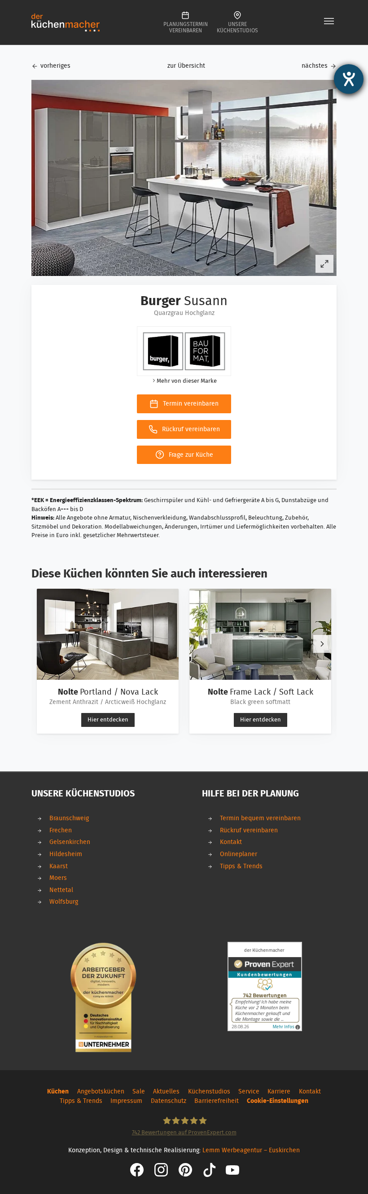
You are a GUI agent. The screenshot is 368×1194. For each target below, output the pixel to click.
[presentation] (322, 644)
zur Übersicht (186, 65)
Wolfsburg (63, 901)
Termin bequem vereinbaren (260, 818)
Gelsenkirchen (69, 842)
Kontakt (231, 842)
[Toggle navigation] (329, 21)
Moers (58, 878)
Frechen (60, 830)
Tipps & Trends (241, 866)
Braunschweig (69, 818)
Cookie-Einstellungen (277, 1101)
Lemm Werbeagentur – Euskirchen (251, 1150)
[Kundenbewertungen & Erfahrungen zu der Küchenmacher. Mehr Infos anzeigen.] (265, 986)
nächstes (315, 65)
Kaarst (58, 866)
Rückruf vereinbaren (249, 830)
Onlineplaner (238, 854)
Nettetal (61, 890)
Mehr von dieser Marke (187, 381)
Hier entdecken (108, 720)
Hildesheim (65, 854)
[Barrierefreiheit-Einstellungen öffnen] (349, 79)
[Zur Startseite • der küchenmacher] (65, 22)
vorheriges (55, 65)
